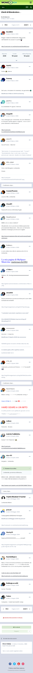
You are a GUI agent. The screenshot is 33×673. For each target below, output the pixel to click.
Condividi (17, 627)
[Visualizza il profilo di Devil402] (3, 33)
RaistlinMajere (11, 557)
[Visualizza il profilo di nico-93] (3, 456)
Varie (12, 18)
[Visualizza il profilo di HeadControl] (3, 218)
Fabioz (8, 596)
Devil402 (9, 32)
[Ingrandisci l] (21, 39)
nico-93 (9, 455)
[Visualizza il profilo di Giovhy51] (3, 533)
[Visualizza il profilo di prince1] (3, 511)
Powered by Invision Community (16, 670)
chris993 (9, 293)
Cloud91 (9, 204)
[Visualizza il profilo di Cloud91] (3, 205)
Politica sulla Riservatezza (16, 668)
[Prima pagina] (2, 25)
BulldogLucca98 (12, 583)
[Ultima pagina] (30, 25)
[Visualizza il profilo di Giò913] (3, 66)
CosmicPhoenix (12, 191)
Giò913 (8, 65)
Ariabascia (6, 17)
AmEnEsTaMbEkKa (13, 434)
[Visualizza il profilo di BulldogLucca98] (3, 584)
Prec (6, 25)
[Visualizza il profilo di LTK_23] (3, 362)
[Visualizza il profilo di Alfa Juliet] (3, 163)
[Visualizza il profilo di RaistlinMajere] (3, 558)
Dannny (9, 78)
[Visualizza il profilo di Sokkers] (3, 246)
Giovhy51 (9, 532)
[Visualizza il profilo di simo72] (3, 140)
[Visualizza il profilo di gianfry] (3, 102)
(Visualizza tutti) (10, 645)
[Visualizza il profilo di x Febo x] (3, 270)
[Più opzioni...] (30, 33)
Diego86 (9, 114)
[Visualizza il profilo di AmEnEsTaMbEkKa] (3, 435)
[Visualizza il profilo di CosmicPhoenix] (3, 192)
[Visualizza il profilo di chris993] (3, 294)
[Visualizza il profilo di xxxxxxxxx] (3, 329)
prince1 (8, 510)
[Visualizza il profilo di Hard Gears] (3, 390)
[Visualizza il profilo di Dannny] (3, 79)
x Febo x (9, 269)
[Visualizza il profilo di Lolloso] (3, 422)
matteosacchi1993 (19, 262)
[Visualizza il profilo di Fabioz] (3, 597)
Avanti (26, 25)
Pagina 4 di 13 (16, 25)
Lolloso (8, 421)
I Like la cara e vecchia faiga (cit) (11, 573)
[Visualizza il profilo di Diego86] (3, 115)
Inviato (12, 34)
